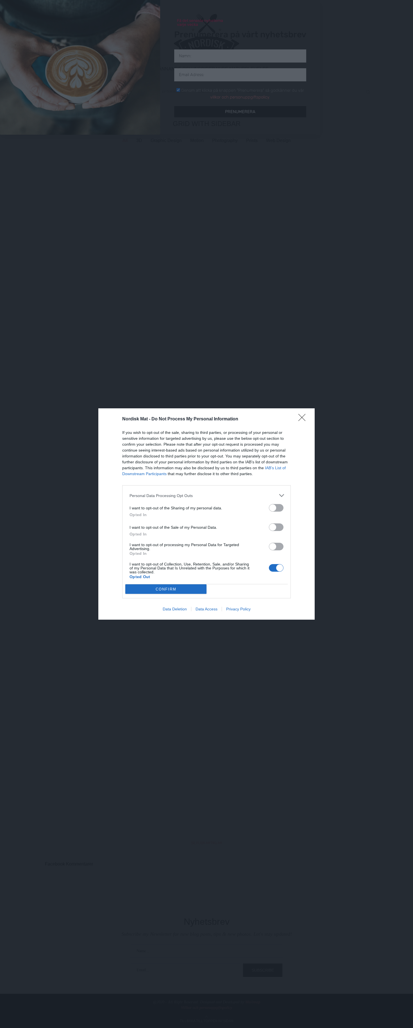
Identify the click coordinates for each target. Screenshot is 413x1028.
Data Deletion (175, 609)
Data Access (206, 609)
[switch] (276, 508)
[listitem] (206, 495)
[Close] (303, 419)
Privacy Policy (238, 609)
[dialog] (206, 514)
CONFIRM (166, 589)
